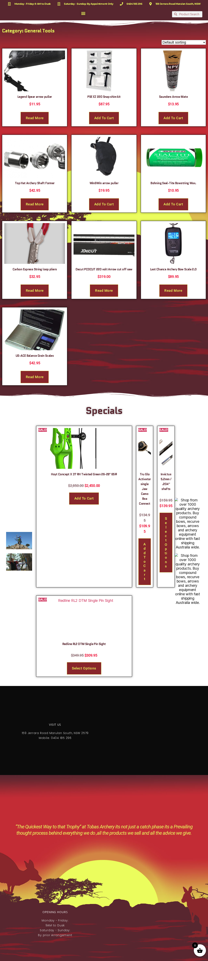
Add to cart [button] (104, 118)
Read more (35, 118)
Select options (166, 542)
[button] (83, 13)
